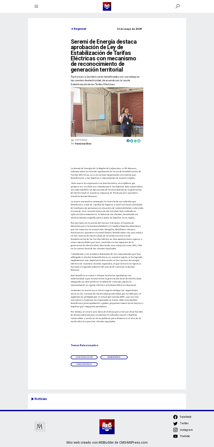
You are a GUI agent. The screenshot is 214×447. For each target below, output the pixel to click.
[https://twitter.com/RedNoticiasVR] (175, 425)
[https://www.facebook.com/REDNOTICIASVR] (175, 417)
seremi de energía (114, 357)
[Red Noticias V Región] (36, 6)
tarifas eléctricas (84, 364)
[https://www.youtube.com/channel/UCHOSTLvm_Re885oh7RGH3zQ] (175, 438)
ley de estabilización (84, 357)
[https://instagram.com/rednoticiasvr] (175, 431)
